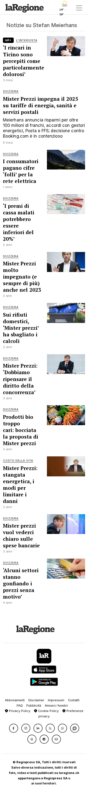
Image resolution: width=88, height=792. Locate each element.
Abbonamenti (15, 700)
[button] (13, 728)
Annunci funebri (56, 705)
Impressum (56, 700)
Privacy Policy (19, 711)
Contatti (73, 700)
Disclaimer (36, 700)
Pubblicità (33, 705)
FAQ (20, 705)
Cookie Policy (48, 711)
